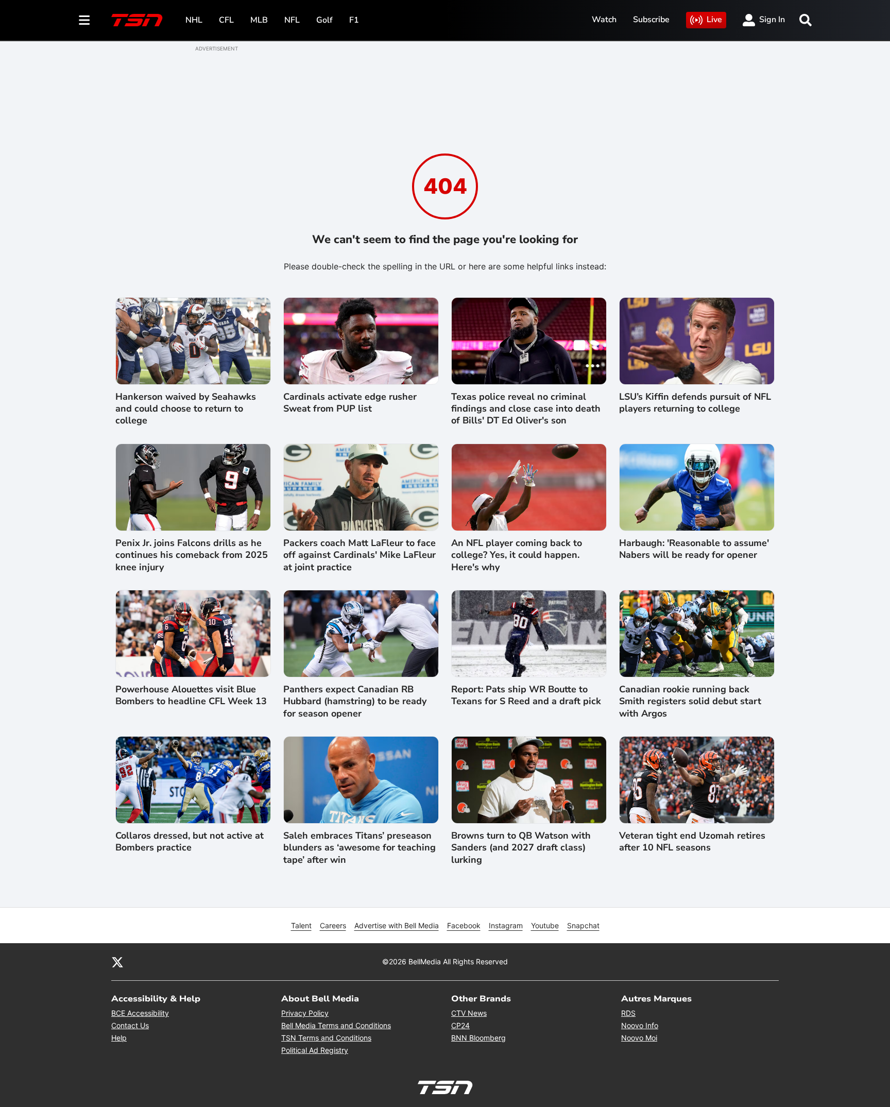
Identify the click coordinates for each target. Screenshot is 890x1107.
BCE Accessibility (140, 1013)
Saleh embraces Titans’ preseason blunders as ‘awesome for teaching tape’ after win (359, 848)
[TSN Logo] (137, 20)
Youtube (545, 925)
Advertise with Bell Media (396, 925)
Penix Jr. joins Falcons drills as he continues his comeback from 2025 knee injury (191, 555)
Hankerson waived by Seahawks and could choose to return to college (185, 409)
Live (714, 19)
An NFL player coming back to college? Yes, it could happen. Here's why (516, 555)
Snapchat (583, 925)
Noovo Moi (639, 1037)
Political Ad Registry (314, 1050)
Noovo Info (639, 1025)
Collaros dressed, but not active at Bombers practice (189, 842)
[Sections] (84, 20)
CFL (226, 20)
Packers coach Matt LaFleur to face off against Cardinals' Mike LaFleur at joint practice (359, 555)
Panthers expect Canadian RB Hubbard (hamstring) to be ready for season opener (354, 702)
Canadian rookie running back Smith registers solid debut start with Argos (690, 702)
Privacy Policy (305, 1013)
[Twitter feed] (117, 962)
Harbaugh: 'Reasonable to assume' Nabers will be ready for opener (694, 549)
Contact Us (130, 1025)
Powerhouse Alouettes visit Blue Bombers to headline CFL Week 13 (191, 695)
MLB (259, 20)
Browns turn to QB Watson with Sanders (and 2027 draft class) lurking (521, 848)
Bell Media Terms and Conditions (336, 1025)
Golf (324, 20)
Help (119, 1037)
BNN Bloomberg (478, 1037)
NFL (292, 20)
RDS (628, 1013)
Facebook (464, 925)
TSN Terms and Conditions (326, 1037)
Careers (333, 925)
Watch (604, 19)
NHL (193, 20)
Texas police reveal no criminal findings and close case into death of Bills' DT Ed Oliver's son (526, 409)
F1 (354, 20)
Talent (301, 925)
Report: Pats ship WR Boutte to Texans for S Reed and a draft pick (526, 695)
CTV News (469, 1013)
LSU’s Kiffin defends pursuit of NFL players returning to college (695, 403)
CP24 (460, 1025)
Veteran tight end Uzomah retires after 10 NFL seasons (692, 842)
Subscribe (651, 19)
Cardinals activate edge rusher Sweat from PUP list (350, 403)
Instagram (506, 925)
